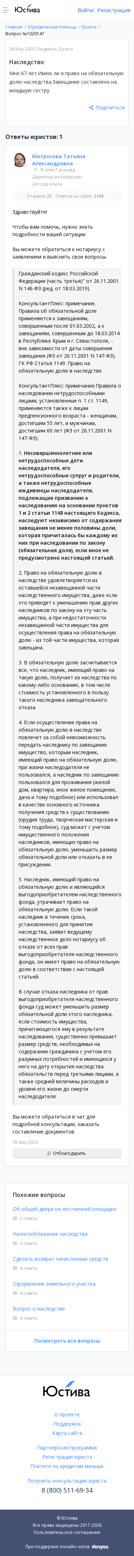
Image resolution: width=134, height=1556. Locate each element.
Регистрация (113, 10)
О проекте (67, 1414)
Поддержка (67, 1423)
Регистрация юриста (67, 1456)
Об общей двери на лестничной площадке (64, 1208)
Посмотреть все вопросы (67, 1340)
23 (49, 196)
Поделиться (110, 107)
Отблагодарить (69, 1153)
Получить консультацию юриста (67, 1480)
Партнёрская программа (67, 1447)
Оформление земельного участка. (54, 1283)
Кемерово (71, 177)
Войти (86, 10)
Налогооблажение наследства (50, 1233)
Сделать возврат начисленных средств (60, 1258)
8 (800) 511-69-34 (67, 1490)
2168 (99, 196)
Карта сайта (67, 1433)
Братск (66, 49)
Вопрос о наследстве (39, 1308)
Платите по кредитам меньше (67, 1466)
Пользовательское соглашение (67, 1532)
